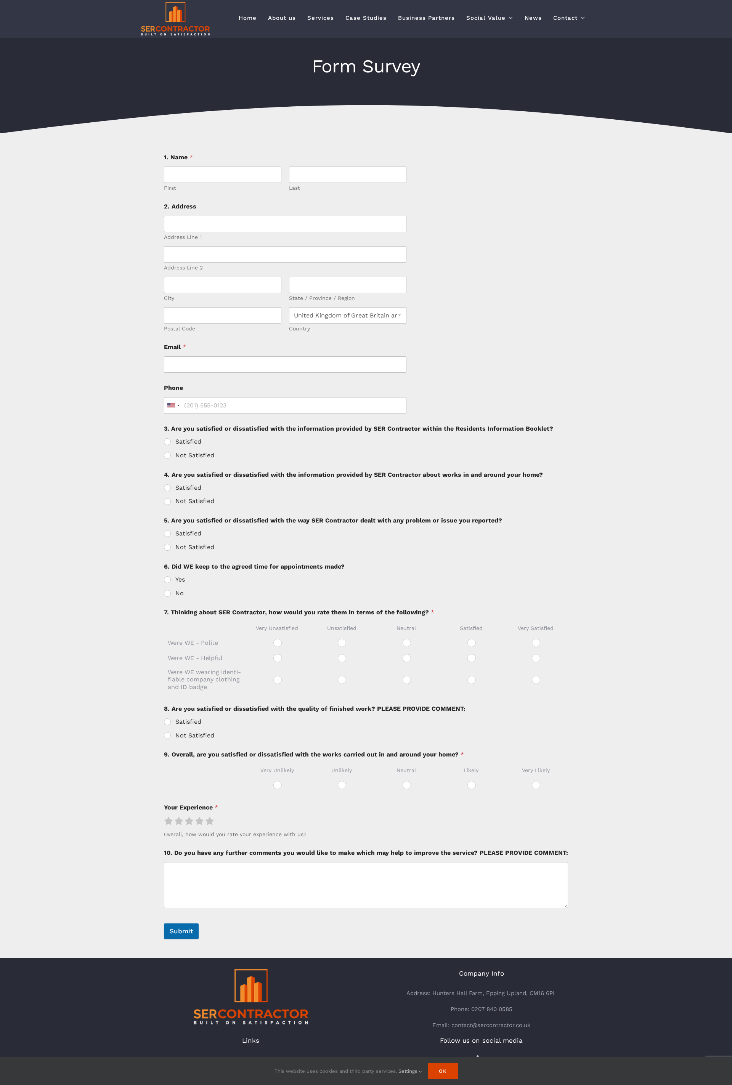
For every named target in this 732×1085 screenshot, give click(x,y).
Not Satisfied (194, 455)
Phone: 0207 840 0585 (481, 1009)
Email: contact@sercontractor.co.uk (481, 1025)
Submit (181, 931)
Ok (443, 1071)
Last (294, 188)
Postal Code (179, 328)
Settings (408, 1071)
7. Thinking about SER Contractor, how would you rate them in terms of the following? (299, 612)
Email (175, 347)
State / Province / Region (322, 298)
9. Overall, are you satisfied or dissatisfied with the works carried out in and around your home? (314, 754)
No (179, 593)
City (169, 298)
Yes (180, 579)
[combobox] (173, 405)
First (170, 188)
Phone (173, 387)
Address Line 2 (183, 267)
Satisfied (188, 441)
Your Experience (191, 807)
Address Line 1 (183, 237)
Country (299, 328)
